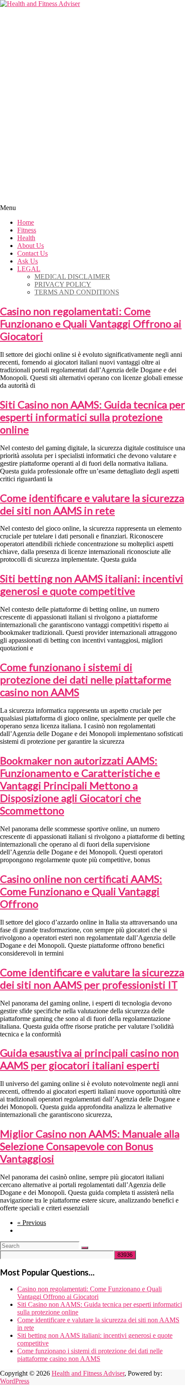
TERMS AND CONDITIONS (76, 292)
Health (26, 237)
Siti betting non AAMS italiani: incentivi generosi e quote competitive (91, 584)
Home (25, 222)
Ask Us (27, 261)
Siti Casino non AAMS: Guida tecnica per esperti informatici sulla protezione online (92, 417)
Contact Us (32, 253)
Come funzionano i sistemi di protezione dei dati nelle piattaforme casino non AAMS (85, 679)
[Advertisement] (92, 104)
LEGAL (28, 268)
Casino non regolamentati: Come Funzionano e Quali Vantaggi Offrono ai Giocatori (91, 323)
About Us (30, 245)
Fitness (26, 230)
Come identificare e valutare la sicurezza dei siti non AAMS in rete (92, 504)
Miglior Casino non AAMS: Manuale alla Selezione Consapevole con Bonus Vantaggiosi (89, 1146)
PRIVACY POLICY (62, 284)
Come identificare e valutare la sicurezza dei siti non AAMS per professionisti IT (92, 978)
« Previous (31, 1222)
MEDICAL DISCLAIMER (72, 276)
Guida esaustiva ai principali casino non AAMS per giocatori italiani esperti (89, 1058)
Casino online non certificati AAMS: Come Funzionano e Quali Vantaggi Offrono (81, 891)
